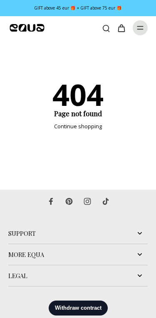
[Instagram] (87, 201)
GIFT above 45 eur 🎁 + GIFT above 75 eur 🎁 (78, 8)
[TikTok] (106, 201)
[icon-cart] (121, 28)
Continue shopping (78, 126)
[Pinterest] (69, 201)
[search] (106, 28)
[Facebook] (51, 201)
